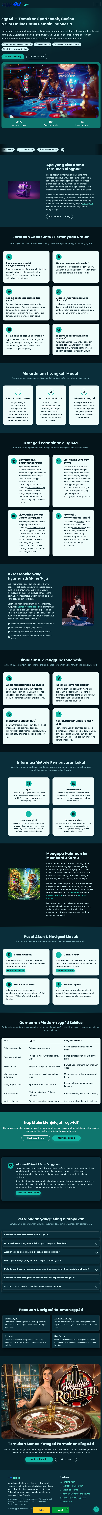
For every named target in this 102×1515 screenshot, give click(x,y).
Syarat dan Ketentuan (72, 1486)
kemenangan (84, 417)
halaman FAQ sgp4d (15, 996)
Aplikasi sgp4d (32, 313)
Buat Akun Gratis (35, 1138)
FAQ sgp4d (87, 203)
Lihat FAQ (66, 1459)
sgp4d (26, 4)
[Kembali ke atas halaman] (96, 1509)
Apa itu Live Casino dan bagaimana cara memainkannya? (33, 1286)
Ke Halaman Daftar (15, 970)
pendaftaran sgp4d (29, 269)
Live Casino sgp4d (36, 527)
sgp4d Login (87, 267)
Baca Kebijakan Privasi (28, 1192)
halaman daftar (49, 405)
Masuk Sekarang (66, 1137)
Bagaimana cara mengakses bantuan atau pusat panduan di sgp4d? (39, 1277)
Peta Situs (67, 1501)
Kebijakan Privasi (70, 1490)
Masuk (75, 1497)
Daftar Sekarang (12, 56)
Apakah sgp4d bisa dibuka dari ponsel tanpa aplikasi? (32, 1251)
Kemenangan (78, 527)
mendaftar (74, 892)
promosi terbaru (54, 895)
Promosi (80, 521)
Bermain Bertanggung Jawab (76, 1493)
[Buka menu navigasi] (97, 4)
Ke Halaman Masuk (65, 970)
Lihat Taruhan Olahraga (59, 216)
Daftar (65, 1497)
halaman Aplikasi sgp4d (27, 607)
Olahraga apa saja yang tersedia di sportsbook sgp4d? (32, 1260)
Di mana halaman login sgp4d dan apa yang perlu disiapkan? (35, 1243)
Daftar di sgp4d (39, 1459)
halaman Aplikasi (80, 993)
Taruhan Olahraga (36, 487)
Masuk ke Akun (36, 56)
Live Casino (59, 1336)
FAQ (75, 342)
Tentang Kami (68, 1482)
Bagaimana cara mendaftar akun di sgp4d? (26, 1234)
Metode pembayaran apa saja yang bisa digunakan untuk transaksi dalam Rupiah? (46, 1269)
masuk (54, 408)
